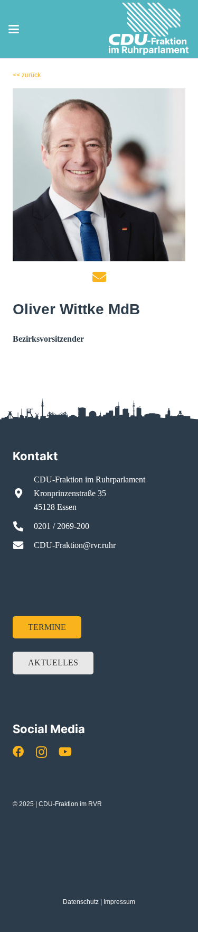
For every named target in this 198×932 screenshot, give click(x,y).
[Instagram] (41, 752)
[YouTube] (65, 751)
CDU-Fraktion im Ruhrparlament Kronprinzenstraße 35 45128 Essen (89, 493)
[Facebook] (18, 751)
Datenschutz (81, 902)
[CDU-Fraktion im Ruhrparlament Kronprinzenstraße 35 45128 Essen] (23, 493)
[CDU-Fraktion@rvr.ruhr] (23, 545)
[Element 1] (149, 29)
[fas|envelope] (99, 277)
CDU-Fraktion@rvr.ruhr (75, 545)
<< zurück (27, 75)
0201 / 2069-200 (61, 526)
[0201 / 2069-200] (23, 526)
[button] (14, 29)
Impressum (119, 902)
